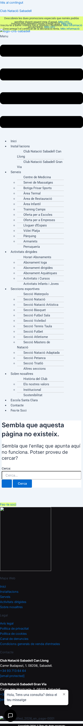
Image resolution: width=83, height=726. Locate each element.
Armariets (30, 241)
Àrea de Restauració (37, 199)
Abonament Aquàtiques (40, 273)
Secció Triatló (33, 363)
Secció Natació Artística (40, 305)
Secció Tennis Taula (37, 326)
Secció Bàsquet (34, 310)
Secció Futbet (33, 331)
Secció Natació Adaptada (41, 353)
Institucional (32, 390)
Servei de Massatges (38, 182)
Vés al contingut (11, 2)
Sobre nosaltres (22, 374)
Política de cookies (13, 634)
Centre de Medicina (37, 177)
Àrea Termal (32, 193)
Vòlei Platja (31, 231)
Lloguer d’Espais (35, 225)
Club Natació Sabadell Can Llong (39, 153)
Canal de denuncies (14, 639)
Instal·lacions (20, 146)
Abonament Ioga (35, 262)
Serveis (16, 172)
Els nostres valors (36, 384)
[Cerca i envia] (7, 484)
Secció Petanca (34, 358)
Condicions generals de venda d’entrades (30, 644)
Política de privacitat (14, 628)
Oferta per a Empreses (39, 220)
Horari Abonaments (37, 257)
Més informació (73, 25)
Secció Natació (34, 299)
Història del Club (35, 379)
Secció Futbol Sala (36, 315)
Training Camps (34, 209)
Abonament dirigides (38, 268)
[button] (41, 84)
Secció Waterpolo (36, 294)
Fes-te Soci (19, 410)
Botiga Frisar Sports (37, 188)
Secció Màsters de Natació (33, 344)
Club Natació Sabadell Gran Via (39, 164)
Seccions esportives (25, 289)
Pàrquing (29, 236)
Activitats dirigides (24, 252)
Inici (3, 586)
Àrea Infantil (32, 204)
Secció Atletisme (35, 337)
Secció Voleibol (34, 321)
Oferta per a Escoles (37, 215)
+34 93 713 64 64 (13, 671)
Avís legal (6, 623)
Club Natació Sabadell (15, 11)
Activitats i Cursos (36, 278)
